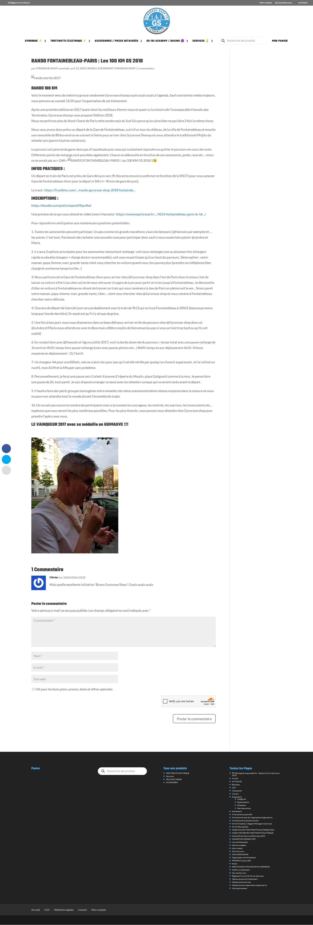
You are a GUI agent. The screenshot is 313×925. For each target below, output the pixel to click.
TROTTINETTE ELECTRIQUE (177, 773)
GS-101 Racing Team (240, 827)
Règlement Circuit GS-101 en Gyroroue (248, 876)
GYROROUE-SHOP (46, 68)
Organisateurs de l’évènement (244, 857)
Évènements (237, 797)
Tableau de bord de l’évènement (245, 879)
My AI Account (238, 851)
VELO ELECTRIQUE (174, 779)
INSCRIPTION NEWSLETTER (243, 839)
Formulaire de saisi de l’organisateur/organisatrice (252, 817)
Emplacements (243, 802)
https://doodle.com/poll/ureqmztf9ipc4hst (61, 205)
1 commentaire (145, 68)
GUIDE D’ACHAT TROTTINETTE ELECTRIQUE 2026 (253, 830)
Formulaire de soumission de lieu (245, 820)
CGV (234, 788)
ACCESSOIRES (172, 782)
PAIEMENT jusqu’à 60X (241, 860)
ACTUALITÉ (237, 781)
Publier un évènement (241, 870)
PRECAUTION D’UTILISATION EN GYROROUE (251, 867)
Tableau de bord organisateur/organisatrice (249, 885)
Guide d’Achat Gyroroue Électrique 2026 (248, 836)
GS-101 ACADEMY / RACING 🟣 (165, 41)
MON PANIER (280, 41)
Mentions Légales (239, 845)
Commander (237, 791)
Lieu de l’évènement (240, 842)
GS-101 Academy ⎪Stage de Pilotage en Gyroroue (252, 824)
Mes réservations (244, 808)
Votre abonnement (239, 888)
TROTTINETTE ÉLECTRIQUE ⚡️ (69, 41)
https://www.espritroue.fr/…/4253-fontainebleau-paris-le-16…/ (161, 214)
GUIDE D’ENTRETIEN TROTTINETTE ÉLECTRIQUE (253, 833)
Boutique (236, 784)
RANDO (92, 68)
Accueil (235, 778)
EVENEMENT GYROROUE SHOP (116, 68)
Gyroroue (170, 776)
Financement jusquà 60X (242, 814)
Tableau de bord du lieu (241, 882)
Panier (234, 864)
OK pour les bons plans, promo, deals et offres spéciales (74, 689)
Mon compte (266, 3)
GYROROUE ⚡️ (33, 41)
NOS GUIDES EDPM (240, 854)
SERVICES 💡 (201, 41)
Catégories (241, 799)
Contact (235, 794)
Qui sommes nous (283, 3)
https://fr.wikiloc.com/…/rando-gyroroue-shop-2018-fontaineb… (89, 190)
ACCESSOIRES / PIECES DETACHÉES (116, 41)
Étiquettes (241, 805)
